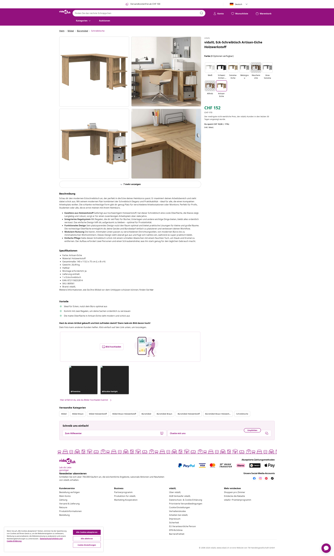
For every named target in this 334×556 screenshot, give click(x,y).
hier (152, 289)
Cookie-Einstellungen (179, 507)
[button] (83, 380)
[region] (53, 539)
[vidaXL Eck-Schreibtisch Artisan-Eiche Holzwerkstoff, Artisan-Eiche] (94, 71)
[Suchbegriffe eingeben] (201, 13)
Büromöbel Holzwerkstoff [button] (189, 414)
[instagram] (260, 478)
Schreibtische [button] (242, 414)
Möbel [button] (64, 414)
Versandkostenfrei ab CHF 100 (145, 3)
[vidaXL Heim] (64, 12)
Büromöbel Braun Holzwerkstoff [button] (219, 414)
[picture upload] (146, 346)
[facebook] (254, 478)
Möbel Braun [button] (78, 414)
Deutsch (238, 4)
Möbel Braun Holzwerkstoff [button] (124, 414)
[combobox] (139, 13)
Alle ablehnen (87, 538)
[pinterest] (266, 478)
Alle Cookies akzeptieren (86, 532)
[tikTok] (272, 478)
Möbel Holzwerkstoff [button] (98, 414)
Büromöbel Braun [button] (164, 414)
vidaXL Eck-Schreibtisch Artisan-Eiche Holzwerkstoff (233, 44)
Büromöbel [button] (146, 414)
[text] (212, 108)
